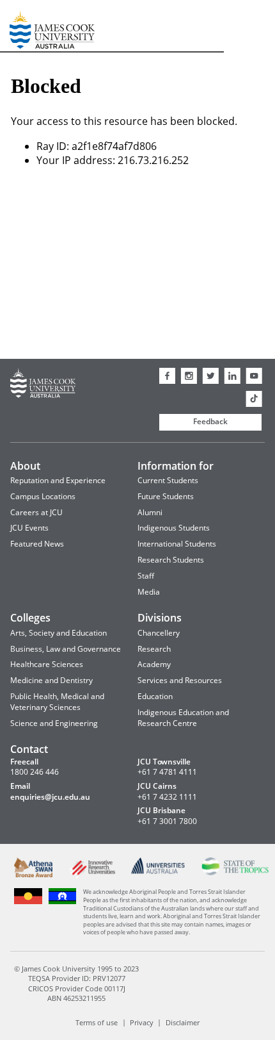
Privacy (141, 1022)
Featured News (37, 543)
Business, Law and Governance (65, 648)
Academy (154, 664)
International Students (177, 543)
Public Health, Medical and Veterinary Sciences (57, 702)
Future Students (166, 496)
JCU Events (29, 527)
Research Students (171, 559)
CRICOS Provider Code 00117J (76, 988)
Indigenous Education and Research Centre (183, 718)
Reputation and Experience (58, 480)
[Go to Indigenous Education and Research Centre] (28, 902)
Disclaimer (183, 1022)
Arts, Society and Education (58, 632)
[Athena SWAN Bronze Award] (33, 874)
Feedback (210, 421)
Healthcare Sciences (46, 664)
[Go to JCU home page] (43, 384)
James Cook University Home (25, 26)
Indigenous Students (174, 527)
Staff (146, 575)
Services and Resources (180, 680)
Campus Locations (42, 496)
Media (149, 591)
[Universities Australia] (158, 871)
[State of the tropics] (235, 872)
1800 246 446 (34, 772)
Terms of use (96, 1022)
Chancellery (159, 632)
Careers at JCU (36, 512)
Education (155, 696)
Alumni (150, 512)
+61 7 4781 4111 (167, 772)
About (25, 466)
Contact (29, 749)
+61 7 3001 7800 (167, 821)
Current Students (168, 480)
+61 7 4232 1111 (167, 797)
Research (154, 648)
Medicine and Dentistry (51, 680)
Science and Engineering (54, 723)
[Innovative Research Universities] (92, 876)
